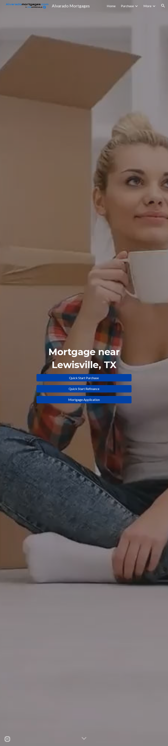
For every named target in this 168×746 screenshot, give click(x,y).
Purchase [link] (127, 6)
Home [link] (111, 6)
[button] (163, 6)
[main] (84, 358)
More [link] (147, 6)
